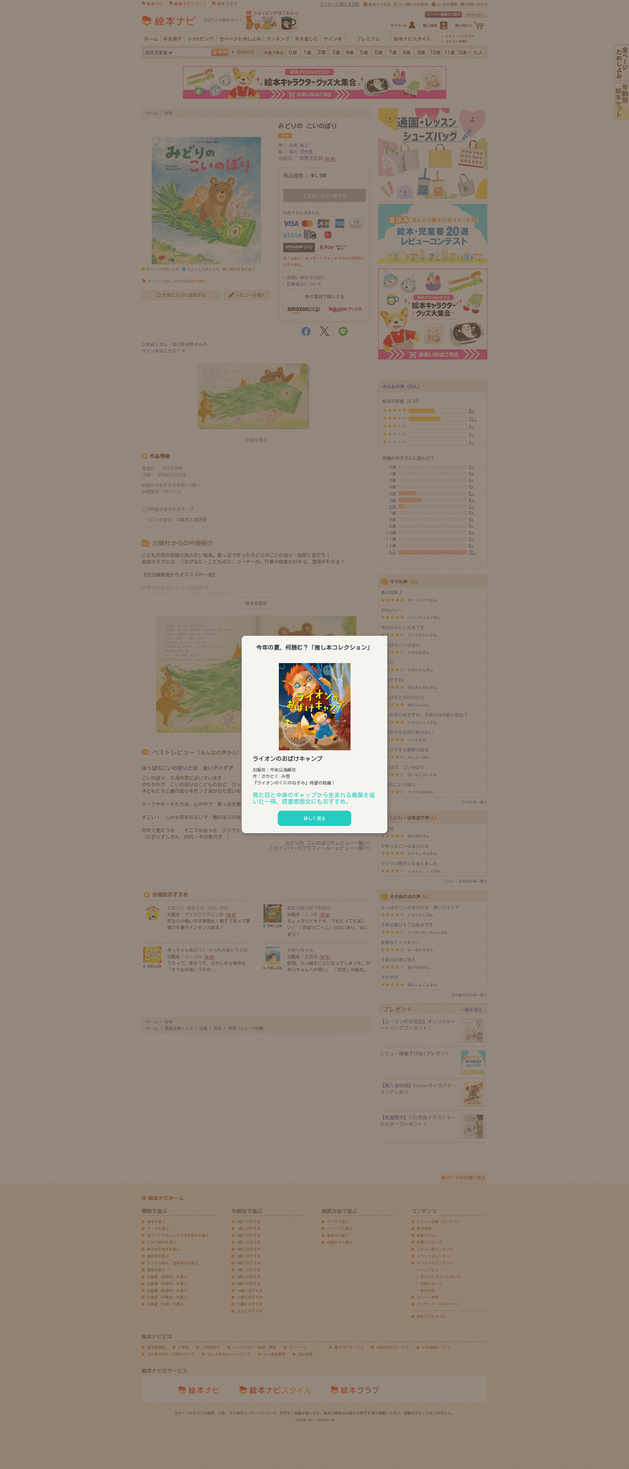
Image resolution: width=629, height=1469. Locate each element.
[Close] (387, 635)
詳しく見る (314, 818)
